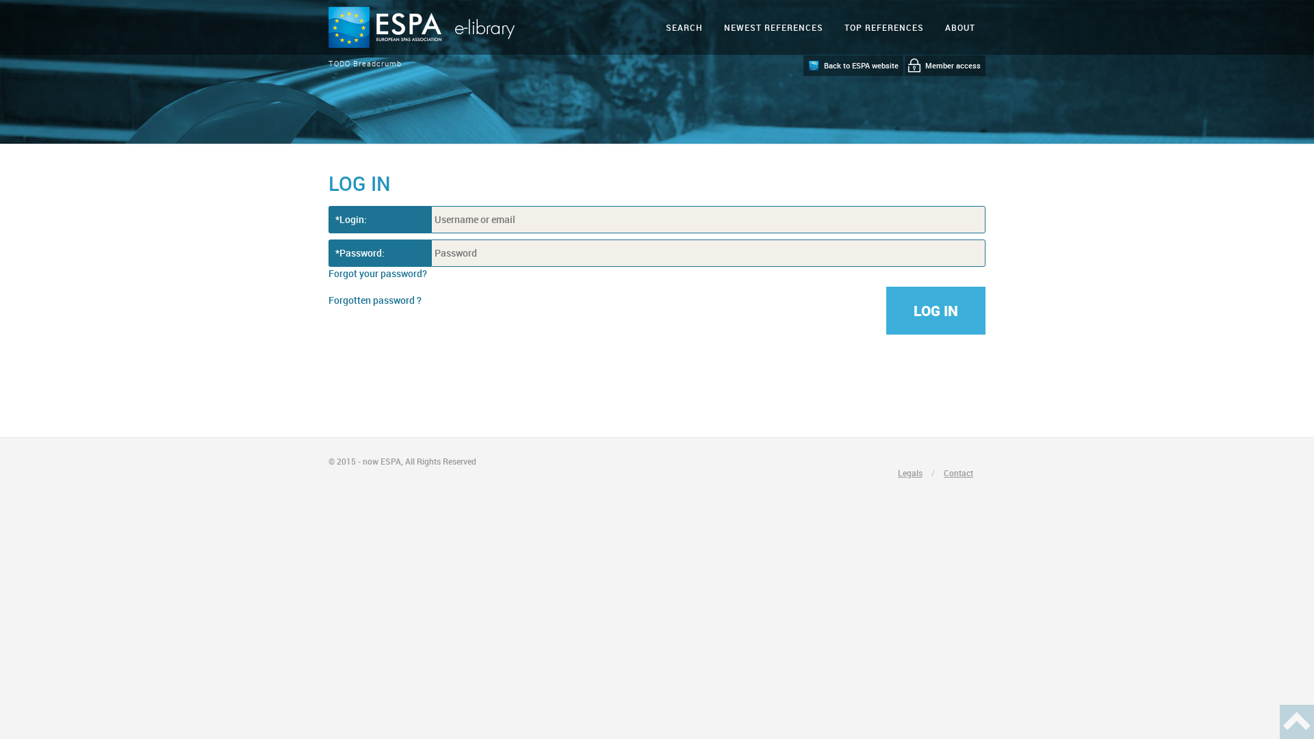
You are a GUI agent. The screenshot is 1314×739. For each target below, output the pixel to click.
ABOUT (960, 27)
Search (684, 27)
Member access (953, 65)
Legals (910, 472)
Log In (936, 310)
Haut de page (1297, 722)
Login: (353, 219)
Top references (884, 27)
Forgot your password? (377, 273)
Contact (958, 472)
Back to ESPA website (861, 65)
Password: (362, 252)
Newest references (773, 27)
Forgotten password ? (375, 300)
